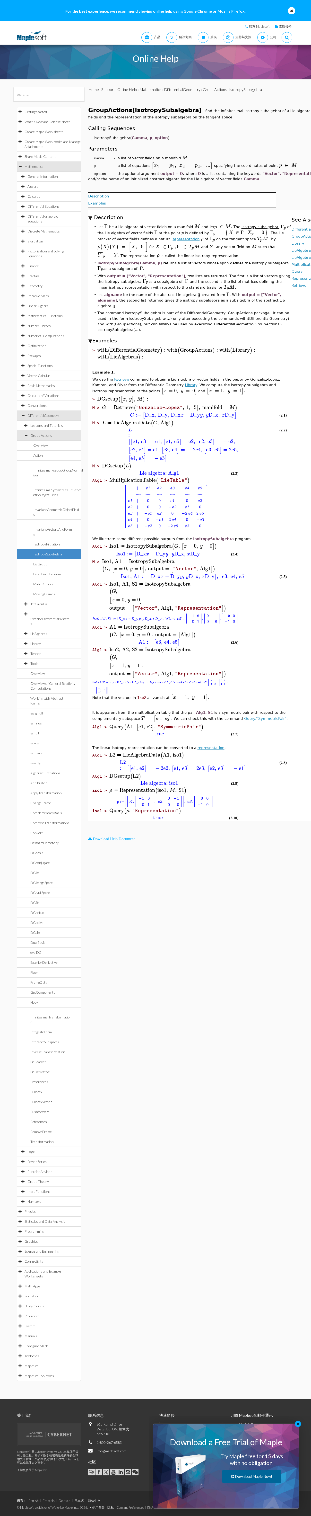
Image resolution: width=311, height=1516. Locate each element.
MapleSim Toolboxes (39, 1376)
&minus (36, 723)
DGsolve (36, 922)
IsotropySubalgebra (47, 554)
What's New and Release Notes (47, 122)
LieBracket (38, 1062)
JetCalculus (38, 604)
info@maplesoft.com (111, 1451)
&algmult (36, 713)
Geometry (35, 286)
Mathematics (34, 166)
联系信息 (96, 1415)
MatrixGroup (42, 584)
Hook (34, 1002)
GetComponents (42, 992)
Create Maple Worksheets (44, 132)
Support (108, 89)
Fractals (33, 276)
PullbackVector (41, 1102)
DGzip (35, 932)
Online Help (127, 89)
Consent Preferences (130, 1507)
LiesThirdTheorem (47, 574)
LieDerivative (40, 1072)
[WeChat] (135, 1472)
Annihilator (38, 783)
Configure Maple (37, 1346)
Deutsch (64, 1501)
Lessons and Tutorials (46, 425)
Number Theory (39, 326)
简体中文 (94, 1501)
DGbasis (36, 853)
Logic (31, 1152)
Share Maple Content (40, 156)
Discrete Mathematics (43, 231)
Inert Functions (39, 1191)
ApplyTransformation (46, 793)
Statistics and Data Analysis (45, 1221)
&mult (34, 733)
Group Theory (38, 1181)
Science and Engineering (42, 1251)
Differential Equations (43, 206)
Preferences (39, 1082)
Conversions (37, 405)
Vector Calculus (39, 376)
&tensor (36, 753)
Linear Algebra (37, 306)
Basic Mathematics (41, 385)
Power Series (37, 1161)
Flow (33, 972)
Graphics (31, 1241)
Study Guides (34, 1306)
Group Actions (41, 435)
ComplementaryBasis (46, 813)
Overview (40, 445)
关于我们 (25, 1415)
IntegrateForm (41, 1032)
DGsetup (37, 912)
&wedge (36, 763)
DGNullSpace (40, 893)
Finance (33, 266)
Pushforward (40, 1112)
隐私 (110, 1507)
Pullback (36, 1092)
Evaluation (35, 241)
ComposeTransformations (49, 823)
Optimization (36, 346)
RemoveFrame (41, 1132)
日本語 (79, 1501)
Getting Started (36, 112)
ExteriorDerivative (44, 962)
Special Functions (40, 366)
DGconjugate (40, 863)
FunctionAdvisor (39, 1171)
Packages (34, 356)
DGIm (35, 873)
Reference (32, 1316)
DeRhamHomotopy (44, 843)
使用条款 (98, 1507)
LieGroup (40, 564)
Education (32, 1296)
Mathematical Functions (45, 316)
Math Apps (32, 1286)
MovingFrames (44, 594)
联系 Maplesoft (259, 26)
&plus (34, 743)
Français (49, 1501)
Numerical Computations (45, 336)
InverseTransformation (47, 1052)
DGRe (35, 903)
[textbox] (185, 157)
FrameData (38, 982)
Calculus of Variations (43, 395)
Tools (34, 663)
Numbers (34, 1201)
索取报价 (285, 26)
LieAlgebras (38, 634)
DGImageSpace (41, 883)
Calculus (33, 196)
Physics (30, 1211)
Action (38, 455)
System (30, 1326)
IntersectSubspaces (44, 1042)
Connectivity (34, 1261)
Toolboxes (32, 1356)
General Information (42, 176)
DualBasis (37, 942)
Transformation (42, 1142)
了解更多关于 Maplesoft (32, 1470)
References (38, 1122)
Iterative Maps (38, 296)
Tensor (35, 653)
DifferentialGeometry (43, 415)
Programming (34, 1231)
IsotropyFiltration (46, 544)
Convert (36, 833)
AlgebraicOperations (45, 773)
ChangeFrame (40, 803)
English (34, 1501)
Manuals (31, 1336)
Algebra (32, 186)
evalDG (36, 952)
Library (35, 644)
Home (93, 89)
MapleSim (31, 1366)
